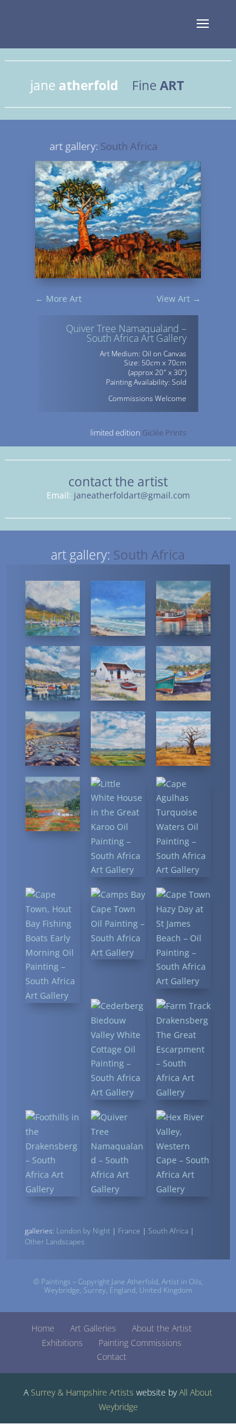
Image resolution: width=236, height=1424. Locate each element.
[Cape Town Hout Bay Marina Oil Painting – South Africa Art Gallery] (52, 608)
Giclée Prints (164, 432)
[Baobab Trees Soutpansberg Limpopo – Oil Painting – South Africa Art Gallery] (183, 738)
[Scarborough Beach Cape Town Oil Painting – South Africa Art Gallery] (118, 608)
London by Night (83, 1231)
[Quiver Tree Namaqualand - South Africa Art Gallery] (118, 278)
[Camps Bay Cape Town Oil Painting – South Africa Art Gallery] (118, 923)
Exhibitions (62, 1342)
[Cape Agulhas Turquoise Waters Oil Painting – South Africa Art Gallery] (183, 827)
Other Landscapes (55, 1241)
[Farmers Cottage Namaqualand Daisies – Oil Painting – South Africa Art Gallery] (52, 804)
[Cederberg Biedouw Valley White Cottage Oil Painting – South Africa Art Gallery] (118, 1049)
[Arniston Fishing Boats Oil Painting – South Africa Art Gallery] (183, 673)
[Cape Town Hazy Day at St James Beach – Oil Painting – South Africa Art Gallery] (183, 937)
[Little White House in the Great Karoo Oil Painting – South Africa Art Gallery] (118, 827)
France (129, 1231)
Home (42, 1328)
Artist (170, 1281)
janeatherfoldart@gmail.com (132, 495)
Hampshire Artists (100, 1392)
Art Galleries (93, 1328)
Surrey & (47, 1392)
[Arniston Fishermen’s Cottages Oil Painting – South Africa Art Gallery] (118, 673)
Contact (111, 1356)
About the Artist (162, 1328)
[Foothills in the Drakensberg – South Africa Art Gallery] (52, 1153)
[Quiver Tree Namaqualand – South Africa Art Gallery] (118, 1153)
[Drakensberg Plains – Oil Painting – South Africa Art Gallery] (118, 738)
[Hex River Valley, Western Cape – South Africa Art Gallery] (183, 1153)
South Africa (168, 1231)
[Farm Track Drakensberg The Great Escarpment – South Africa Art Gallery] (183, 1049)
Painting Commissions (140, 1342)
